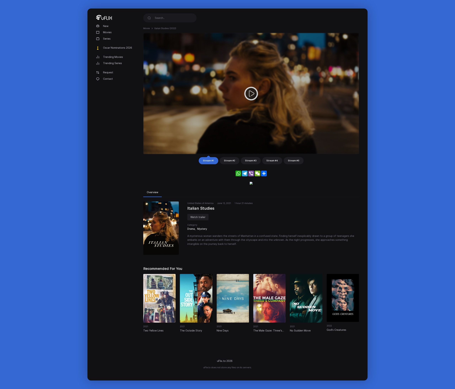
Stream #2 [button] (229, 160)
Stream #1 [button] (208, 160)
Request (108, 72)
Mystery (202, 228)
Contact (108, 78)
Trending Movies (113, 56)
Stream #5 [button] (293, 160)
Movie (146, 28)
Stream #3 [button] (250, 160)
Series (107, 38)
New (105, 26)
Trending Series (112, 63)
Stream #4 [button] (272, 160)
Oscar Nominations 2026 (117, 47)
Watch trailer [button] (197, 217)
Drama (191, 228)
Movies (107, 32)
